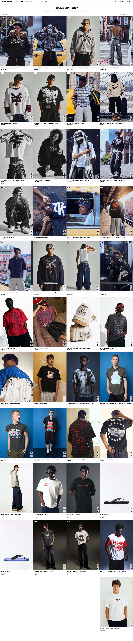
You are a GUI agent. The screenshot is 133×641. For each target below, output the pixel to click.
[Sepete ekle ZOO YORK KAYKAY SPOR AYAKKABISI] (64, 174)
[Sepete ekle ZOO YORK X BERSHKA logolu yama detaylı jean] (98, 286)
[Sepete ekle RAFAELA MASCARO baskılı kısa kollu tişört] (31, 453)
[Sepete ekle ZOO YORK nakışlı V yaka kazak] (31, 117)
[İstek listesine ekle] (31, 64)
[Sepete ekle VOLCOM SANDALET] (131, 508)
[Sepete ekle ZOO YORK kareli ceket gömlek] (98, 117)
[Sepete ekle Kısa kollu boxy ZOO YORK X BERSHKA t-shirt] (64, 117)
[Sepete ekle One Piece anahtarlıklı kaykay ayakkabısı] (98, 342)
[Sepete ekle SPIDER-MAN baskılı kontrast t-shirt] (31, 622)
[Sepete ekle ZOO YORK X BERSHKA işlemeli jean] (131, 61)
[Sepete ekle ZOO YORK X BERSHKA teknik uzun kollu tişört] (131, 117)
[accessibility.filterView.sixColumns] (130, 15)
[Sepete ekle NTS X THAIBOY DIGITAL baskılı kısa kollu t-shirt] (98, 397)
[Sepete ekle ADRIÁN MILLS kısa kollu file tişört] (31, 397)
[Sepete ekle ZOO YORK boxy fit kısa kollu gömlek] (31, 286)
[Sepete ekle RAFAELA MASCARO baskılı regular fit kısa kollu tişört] (131, 397)
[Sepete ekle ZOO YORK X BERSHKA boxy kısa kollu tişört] (31, 174)
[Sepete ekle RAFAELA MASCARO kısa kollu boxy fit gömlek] (64, 453)
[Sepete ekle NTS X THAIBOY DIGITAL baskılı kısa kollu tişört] (131, 565)
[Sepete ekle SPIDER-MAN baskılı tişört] (64, 342)
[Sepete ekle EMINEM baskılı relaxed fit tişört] (131, 622)
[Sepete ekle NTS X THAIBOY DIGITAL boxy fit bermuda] (98, 622)
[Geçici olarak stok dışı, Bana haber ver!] (64, 61)
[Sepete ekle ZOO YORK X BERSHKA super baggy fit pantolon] (131, 174)
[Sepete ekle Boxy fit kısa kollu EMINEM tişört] (98, 453)
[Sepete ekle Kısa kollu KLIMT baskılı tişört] (64, 622)
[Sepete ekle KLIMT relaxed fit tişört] (64, 397)
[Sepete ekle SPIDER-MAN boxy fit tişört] (31, 342)
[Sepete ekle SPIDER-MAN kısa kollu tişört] (131, 342)
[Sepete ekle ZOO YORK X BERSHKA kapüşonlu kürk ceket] (31, 61)
